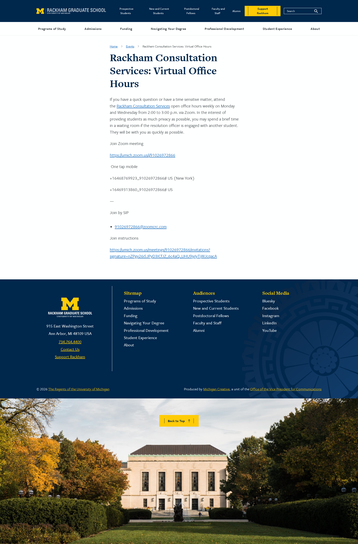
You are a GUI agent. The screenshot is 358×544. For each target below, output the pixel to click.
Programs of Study (52, 28)
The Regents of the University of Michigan (78, 389)
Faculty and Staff (218, 11)
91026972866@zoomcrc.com (141, 227)
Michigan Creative (216, 389)
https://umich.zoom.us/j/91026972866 (142, 155)
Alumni (236, 11)
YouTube (269, 330)
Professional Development (224, 28)
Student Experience (277, 28)
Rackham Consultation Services (143, 106)
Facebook (270, 308)
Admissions (93, 28)
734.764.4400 (70, 341)
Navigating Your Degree (168, 28)
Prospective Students (126, 11)
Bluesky (268, 301)
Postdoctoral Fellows (191, 11)
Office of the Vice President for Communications (286, 389)
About (315, 28)
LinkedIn (269, 323)
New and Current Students (159, 11)
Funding (126, 28)
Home (114, 46)
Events (130, 46)
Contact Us (70, 349)
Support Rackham (70, 356)
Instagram (270, 315)
